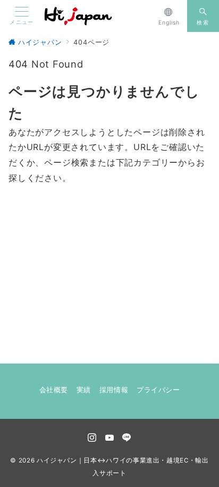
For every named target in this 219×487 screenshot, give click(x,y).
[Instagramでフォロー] (92, 438)
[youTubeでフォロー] (109, 438)
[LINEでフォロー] (126, 438)
